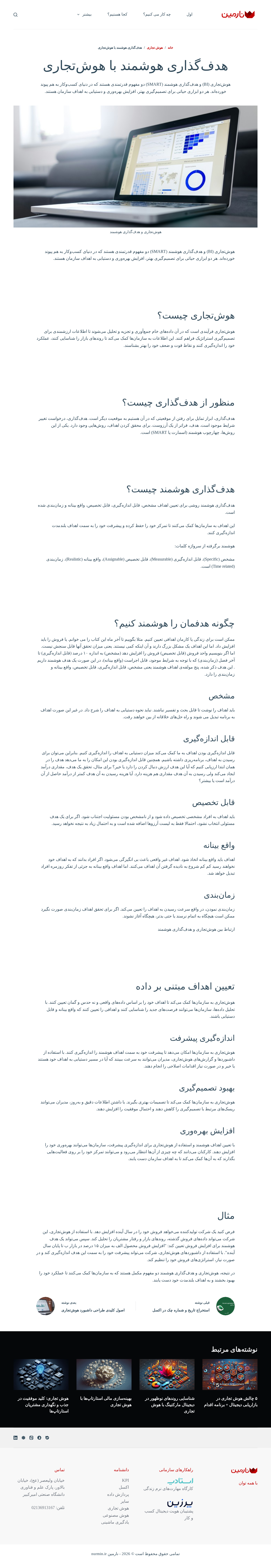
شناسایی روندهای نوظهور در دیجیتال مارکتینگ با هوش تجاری (170, 1404)
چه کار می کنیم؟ (157, 14)
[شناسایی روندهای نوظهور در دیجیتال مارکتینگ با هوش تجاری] (167, 1374)
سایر (125, 1501)
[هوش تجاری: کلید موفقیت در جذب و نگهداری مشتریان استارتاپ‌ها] (41, 1374)
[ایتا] (31, 1438)
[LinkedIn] (15, 1438)
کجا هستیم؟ (117, 14)
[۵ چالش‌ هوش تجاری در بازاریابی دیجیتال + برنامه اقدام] (230, 1374)
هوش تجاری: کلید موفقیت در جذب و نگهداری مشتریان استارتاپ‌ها (43, 1404)
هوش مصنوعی (116, 1515)
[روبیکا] (23, 1438)
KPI (125, 1480)
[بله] (47, 1438)
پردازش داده (118, 1494)
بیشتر (87, 14)
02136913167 (43, 1507)
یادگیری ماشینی (115, 1522)
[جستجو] (15, 15)
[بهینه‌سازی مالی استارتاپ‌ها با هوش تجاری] (104, 1374)
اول (189, 14)
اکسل (124, 1487)
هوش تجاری (118, 1508)
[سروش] (39, 1438)
